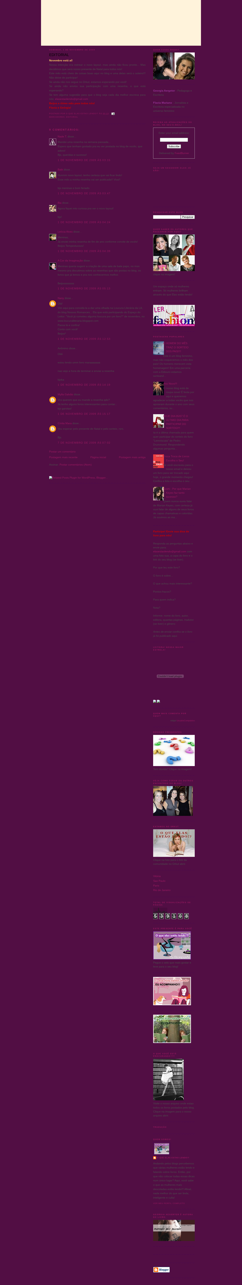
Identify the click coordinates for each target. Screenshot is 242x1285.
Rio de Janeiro (162, 890)
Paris (156, 885)
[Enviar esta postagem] (113, 114)
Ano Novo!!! (170, 383)
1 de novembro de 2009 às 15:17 (84, 413)
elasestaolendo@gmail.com (71, 98)
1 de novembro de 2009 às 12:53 (84, 338)
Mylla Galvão (65, 394)
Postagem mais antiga (132, 457)
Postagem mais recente (63, 457)
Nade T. (62, 136)
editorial (72, 117)
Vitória (157, 876)
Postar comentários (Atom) (76, 464)
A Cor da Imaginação (70, 260)
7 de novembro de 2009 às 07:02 (84, 442)
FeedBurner (182, 153)
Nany (61, 298)
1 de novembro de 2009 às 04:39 (84, 251)
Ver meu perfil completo (169, 1203)
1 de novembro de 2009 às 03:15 (84, 160)
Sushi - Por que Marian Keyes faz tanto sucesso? (177, 492)
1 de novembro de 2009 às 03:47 (84, 193)
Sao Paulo (159, 880)
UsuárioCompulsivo (186, 720)
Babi (60, 169)
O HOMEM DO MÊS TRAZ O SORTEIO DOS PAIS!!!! (175, 347)
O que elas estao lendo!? (173, 1158)
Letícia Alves (65, 231)
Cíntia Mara (65, 423)
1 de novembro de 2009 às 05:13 (84, 288)
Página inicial (98, 457)
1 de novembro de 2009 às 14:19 (84, 384)
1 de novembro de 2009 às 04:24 (84, 222)
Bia (59, 202)
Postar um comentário (62, 451)
